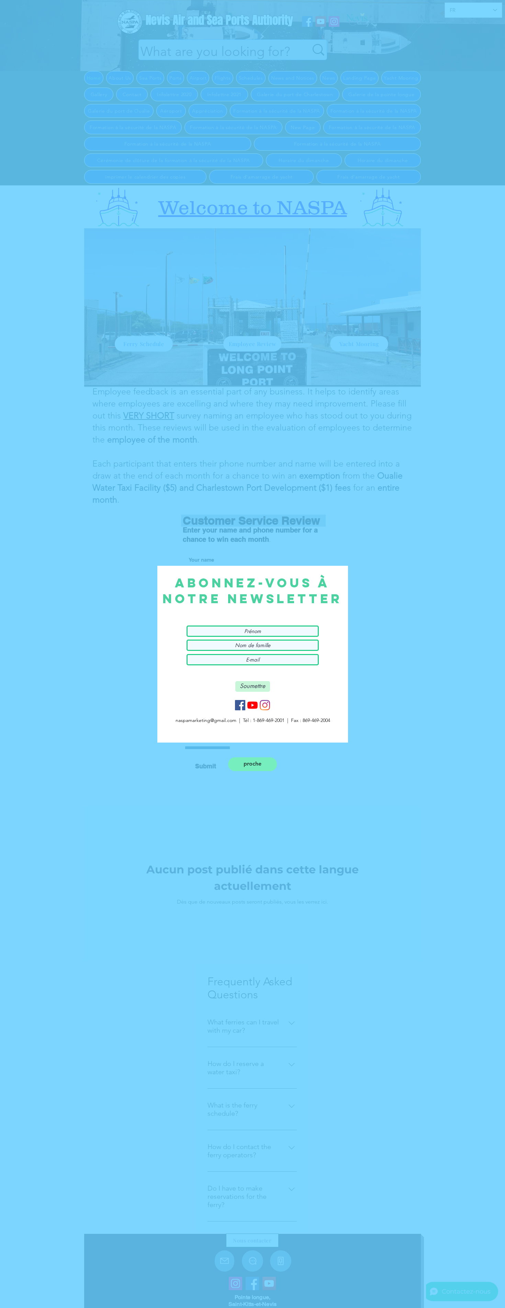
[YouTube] (252, 705)
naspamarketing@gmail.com (206, 720)
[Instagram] (265, 705)
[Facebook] (240, 705)
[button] (252, 764)
